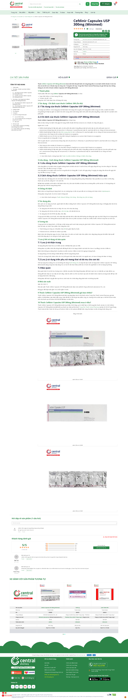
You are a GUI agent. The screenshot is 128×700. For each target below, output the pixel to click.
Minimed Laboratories (88, 39)
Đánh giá (112, 77)
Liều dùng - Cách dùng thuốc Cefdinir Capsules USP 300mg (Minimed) (20, 100)
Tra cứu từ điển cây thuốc (35, 7)
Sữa (38, 12)
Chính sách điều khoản (72, 663)
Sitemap (68, 677)
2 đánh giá (91, 29)
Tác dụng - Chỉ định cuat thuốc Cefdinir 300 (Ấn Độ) (20, 89)
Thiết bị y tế (45, 12)
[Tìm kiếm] (79, 4)
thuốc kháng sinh (74, 263)
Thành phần (15, 87)
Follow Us (14, 682)
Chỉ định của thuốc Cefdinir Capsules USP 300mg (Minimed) (22, 96)
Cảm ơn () (29, 559)
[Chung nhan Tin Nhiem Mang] (109, 695)
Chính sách (69, 659)
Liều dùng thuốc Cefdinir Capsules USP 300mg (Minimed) (22, 103)
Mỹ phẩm (31, 12)
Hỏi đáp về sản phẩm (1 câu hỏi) (26, 518)
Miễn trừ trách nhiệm (49, 670)
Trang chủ (14, 12)
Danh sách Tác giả (70, 674)
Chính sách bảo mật (80, 655)
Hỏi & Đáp (63, 77)
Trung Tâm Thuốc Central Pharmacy (89, 307)
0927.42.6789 (99, 665)
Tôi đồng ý (89, 655)
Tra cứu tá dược (60, 7)
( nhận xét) (24, 549)
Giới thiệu (46, 663)
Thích (19, 531)
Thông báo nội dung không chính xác (53, 672)
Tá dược (62, 12)
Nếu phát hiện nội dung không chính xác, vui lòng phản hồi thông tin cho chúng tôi (92, 57)
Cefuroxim (104, 622)
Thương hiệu (79, 12)
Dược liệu (55, 12)
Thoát (94, 655)
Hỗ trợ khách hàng (50, 659)
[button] (63, 634)
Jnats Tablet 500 (104, 607)
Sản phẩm (22, 12)
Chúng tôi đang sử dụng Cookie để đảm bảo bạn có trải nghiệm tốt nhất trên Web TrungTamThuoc (58, 655)
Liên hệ (93, 12)
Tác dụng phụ (16, 111)
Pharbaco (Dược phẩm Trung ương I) (73, 617)
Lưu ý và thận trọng (19, 116)
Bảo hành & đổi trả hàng (72, 670)
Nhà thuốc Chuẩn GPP (50, 667)
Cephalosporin (106, 191)
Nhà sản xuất (16, 124)
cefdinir (50, 622)
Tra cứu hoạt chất (49, 7)
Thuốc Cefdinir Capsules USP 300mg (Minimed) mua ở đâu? (20, 129)
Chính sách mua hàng (71, 665)
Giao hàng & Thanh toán (72, 672)
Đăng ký (107, 4)
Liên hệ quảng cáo (49, 677)
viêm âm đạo (65, 211)
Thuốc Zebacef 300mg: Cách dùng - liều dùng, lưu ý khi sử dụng (74, 197)
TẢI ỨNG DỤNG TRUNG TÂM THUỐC (99, 675)
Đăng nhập (95, 4)
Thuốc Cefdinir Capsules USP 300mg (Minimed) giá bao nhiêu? (20, 126)
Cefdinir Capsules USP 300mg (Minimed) (54, 84)
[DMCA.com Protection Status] (114, 695)
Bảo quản (17, 121)
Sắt (65, 229)
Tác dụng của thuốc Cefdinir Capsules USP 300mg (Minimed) (22, 93)
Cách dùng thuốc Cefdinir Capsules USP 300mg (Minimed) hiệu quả (23, 106)
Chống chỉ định (16, 109)
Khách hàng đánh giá (21, 538)
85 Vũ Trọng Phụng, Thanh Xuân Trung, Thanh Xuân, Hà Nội (103, 670)
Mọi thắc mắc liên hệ (95, 659)
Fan (17, 678)
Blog (86, 12)
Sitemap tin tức (75, 677)
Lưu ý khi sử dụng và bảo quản (20, 114)
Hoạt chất (70, 12)
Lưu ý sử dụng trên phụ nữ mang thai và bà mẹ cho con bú (22, 119)
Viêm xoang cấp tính (66, 132)
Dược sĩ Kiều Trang (90, 62)
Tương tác (15, 113)
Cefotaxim (77, 622)
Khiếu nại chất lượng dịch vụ (51, 674)
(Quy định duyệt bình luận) (111, 537)
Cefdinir (85, 51)
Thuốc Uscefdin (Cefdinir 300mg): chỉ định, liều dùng (76, 156)
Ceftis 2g (78, 607)
